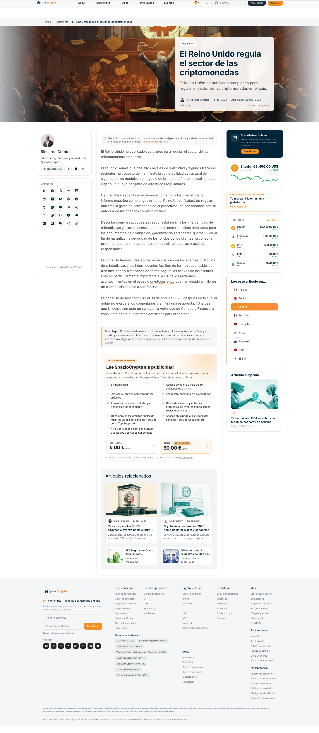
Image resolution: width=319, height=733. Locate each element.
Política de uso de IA (261, 688)
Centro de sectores (154, 594)
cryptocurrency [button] (162, 281)
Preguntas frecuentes (262, 603)
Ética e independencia (262, 683)
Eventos (169, 2)
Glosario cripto (190, 677)
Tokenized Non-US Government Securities (141, 652)
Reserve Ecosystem (153, 640)
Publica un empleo (260, 651)
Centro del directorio (227, 594)
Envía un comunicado (262, 660)
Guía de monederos (192, 667)
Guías (124, 2)
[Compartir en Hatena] (44, 223)
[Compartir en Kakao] (76, 215)
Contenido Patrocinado (263, 698)
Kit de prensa (257, 641)
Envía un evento (259, 656)
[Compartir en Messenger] (68, 215)
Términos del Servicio (153, 719)
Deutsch (244, 324)
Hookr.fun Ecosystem (130, 663)
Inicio (48, 21)
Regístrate (275, 3)
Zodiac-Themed (128, 669)
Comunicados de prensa (195, 628)
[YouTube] (98, 646)
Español (243, 306)
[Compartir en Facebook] (52, 191)
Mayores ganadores (125, 599)
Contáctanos (257, 599)
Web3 (81, 2)
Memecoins (150, 608)
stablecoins (150, 613)
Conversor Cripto (124, 618)
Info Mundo (147, 2)
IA (234, 413)
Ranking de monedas (125, 594)
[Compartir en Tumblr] (44, 207)
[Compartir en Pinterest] (76, 199)
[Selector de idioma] (197, 3)
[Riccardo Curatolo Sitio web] (83, 169)
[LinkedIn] (76, 646)
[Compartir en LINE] (60, 207)
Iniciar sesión (257, 3)
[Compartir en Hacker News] (52, 199)
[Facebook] (46, 646)
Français (244, 315)
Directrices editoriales (262, 673)
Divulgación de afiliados (263, 693)
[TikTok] (83, 646)
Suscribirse (250, 151)
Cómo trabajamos (259, 105)
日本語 (242, 358)
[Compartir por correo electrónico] (44, 215)
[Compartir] (68, 223)
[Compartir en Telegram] (68, 191)
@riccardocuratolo (53, 168)
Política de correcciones (263, 678)
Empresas (222, 599)
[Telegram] (68, 646)
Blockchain (103, 2)
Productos (222, 608)
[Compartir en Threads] (68, 199)
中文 (241, 349)
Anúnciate (256, 636)
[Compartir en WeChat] (60, 223)
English (243, 298)
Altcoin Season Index (125, 623)
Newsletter (188, 682)
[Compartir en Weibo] (68, 207)
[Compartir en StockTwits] (60, 215)
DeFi (146, 603)
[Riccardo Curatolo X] (69, 169)
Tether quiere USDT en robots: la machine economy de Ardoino (253, 419)
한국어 (242, 332)
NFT (184, 618)
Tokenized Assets (129, 646)
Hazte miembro (259, 608)
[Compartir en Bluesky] (60, 199)
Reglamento (61, 21)
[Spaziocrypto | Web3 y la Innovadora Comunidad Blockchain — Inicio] (72, 591)
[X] (53, 646)
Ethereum (187, 603)
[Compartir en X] (44, 191)
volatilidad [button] (177, 168)
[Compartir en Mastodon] (52, 215)
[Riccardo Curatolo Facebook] (76, 169)
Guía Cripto (188, 662)
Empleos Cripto (224, 613)
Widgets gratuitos (260, 613)
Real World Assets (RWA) (132, 675)
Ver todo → (272, 220)
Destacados (121, 613)
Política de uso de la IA (155, 141)
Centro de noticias (191, 594)
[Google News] (90, 646)
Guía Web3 (188, 657)
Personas (221, 603)
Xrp (184, 608)
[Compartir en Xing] (76, 207)
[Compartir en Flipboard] (52, 223)
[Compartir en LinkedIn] (76, 191)
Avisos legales (258, 618)
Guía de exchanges (192, 672)
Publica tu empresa (261, 646)
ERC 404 (125, 640)
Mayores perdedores (125, 603)
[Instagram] (61, 646)
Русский (244, 341)
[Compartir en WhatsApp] (60, 191)
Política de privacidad (176, 719)
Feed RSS (256, 623)
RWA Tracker (121, 628)
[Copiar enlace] (76, 223)
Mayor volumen (123, 608)
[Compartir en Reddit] (44, 199)
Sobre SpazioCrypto (261, 594)
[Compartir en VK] (52, 207)
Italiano (243, 289)
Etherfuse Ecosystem (130, 658)
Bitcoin (186, 599)
